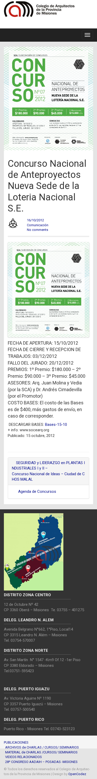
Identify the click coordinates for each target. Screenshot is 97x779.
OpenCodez (77, 774)
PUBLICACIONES (16, 742)
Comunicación (37, 225)
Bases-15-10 (56, 424)
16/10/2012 (35, 220)
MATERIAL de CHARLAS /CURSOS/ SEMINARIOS (41, 752)
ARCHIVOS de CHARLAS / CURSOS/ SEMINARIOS (42, 747)
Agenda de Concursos (37, 491)
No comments (37, 230)
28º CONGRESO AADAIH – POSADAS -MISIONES (41, 762)
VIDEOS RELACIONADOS (23, 757)
